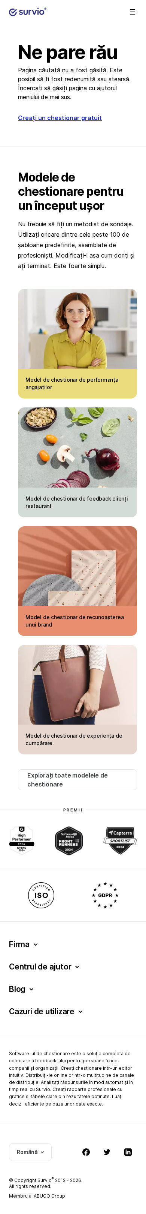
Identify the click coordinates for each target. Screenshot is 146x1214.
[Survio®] (27, 11)
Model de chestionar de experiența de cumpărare (73, 739)
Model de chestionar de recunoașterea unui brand (74, 621)
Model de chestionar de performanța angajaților (71, 383)
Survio (45, 1180)
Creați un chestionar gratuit (60, 118)
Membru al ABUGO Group (37, 1196)
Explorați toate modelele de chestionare (67, 780)
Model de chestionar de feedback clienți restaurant (76, 502)
